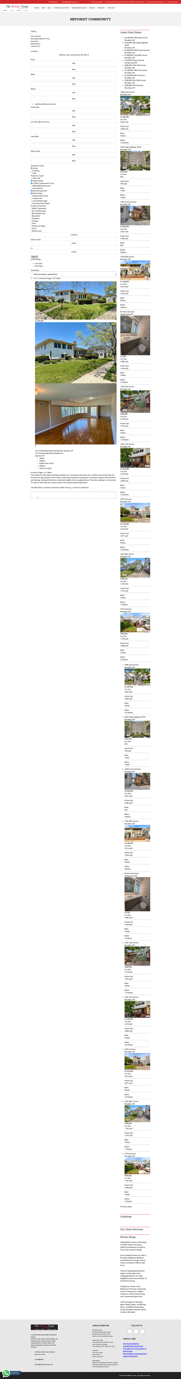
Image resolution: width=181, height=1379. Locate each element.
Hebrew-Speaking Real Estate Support (105, 1363)
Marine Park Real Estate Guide (102, 1336)
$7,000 (127, 60)
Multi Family (37, 193)
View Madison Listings (99, 1344)
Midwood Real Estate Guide (101, 1332)
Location (34, 51)
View (34, 228)
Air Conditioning (38, 211)
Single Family (38, 181)
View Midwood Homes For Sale (102, 1342)
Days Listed (35, 151)
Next (59, 278)
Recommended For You (40, 39)
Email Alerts (35, 44)
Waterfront (37, 231)
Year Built (35, 136)
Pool (34, 223)
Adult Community (39, 208)
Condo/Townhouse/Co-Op (43, 183)
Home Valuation (97, 1356)
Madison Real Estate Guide (101, 1334)
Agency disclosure (172, 2)
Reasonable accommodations (155, 2)
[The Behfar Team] (16, 8)
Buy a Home (96, 1354)
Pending (36, 171)
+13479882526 (52, 2)
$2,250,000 (129, 75)
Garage (35, 221)
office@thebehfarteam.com (69, 2)
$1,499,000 (129, 70)
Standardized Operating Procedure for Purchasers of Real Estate (125, 2)
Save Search (36, 36)
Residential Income (40, 196)
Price (33, 59)
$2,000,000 (129, 50)
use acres (45, 122)
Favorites (34, 41)
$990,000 (128, 85)
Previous (43, 278)
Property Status (37, 166)
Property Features (38, 206)
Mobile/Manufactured (41, 186)
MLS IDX (38, 487)
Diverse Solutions (53, 487)
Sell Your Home (97, 1352)
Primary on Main (38, 226)
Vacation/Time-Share (41, 203)
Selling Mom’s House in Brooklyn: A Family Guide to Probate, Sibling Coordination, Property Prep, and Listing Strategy (133, 1246)
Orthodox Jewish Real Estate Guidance (105, 1365)
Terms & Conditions (81, 487)
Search (34, 257)
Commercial (37, 198)
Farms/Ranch (38, 188)
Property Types (37, 176)
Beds (33, 74)
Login (33, 31)
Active (35, 168)
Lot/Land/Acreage (40, 201)
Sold (34, 173)
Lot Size (34, 122)
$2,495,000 (129, 38)
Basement (36, 216)
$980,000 (128, 65)
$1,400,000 (129, 55)
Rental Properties (40, 191)
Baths (33, 89)
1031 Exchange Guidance (100, 1367)
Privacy (68, 487)
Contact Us (35, 46)
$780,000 (128, 80)
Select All (36, 178)
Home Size (35, 107)
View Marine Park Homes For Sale (103, 1346)
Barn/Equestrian (38, 213)
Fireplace (35, 218)
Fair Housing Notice (97, 2)
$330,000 (128, 43)
